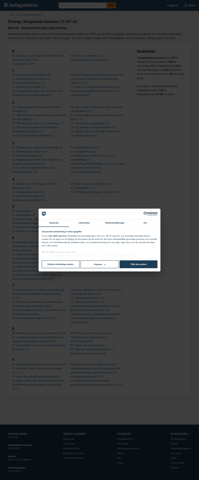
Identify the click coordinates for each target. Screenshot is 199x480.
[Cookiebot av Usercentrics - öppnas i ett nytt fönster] (145, 214)
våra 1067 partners (57, 236)
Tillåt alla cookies (138, 264)
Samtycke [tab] (53, 223)
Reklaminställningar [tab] (114, 223)
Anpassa (98, 264)
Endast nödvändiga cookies (61, 264)
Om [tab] (145, 223)
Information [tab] (84, 223)
